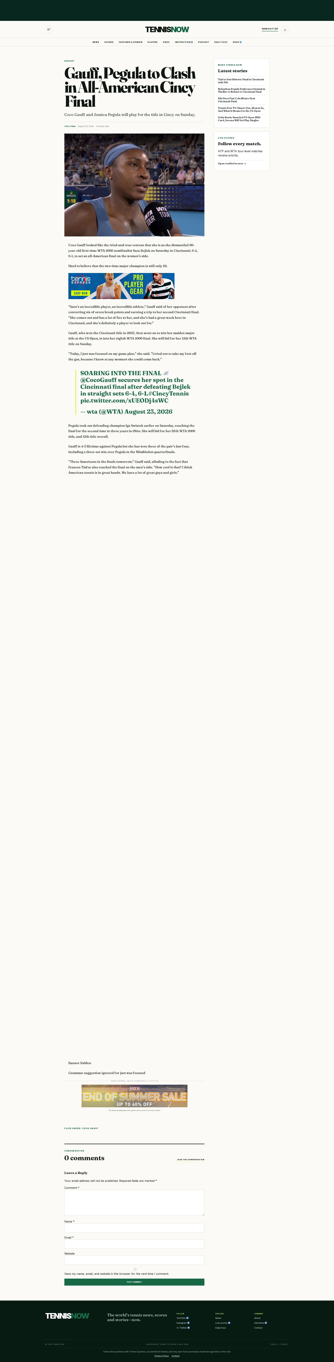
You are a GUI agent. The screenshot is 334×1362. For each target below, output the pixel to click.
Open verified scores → (232, 163)
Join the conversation (190, 1160)
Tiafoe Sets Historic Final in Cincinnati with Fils (241, 81)
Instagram (182, 1323)
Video (166, 42)
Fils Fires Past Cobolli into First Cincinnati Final (236, 100)
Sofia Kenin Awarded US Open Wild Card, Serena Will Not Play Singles (239, 119)
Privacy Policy (161, 1356)
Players (153, 42)
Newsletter (270, 29)
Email (69, 1237)
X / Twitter (182, 1327)
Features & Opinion (130, 42)
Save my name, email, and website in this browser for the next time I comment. (116, 1273)
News (96, 42)
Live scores (221, 1323)
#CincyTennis (168, 393)
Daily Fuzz (221, 42)
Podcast (203, 42)
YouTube (181, 1318)
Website (69, 1253)
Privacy (274, 1344)
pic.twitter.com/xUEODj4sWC (124, 400)
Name (69, 1221)
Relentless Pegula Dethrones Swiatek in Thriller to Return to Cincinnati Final (241, 90)
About (257, 1318)
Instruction (183, 42)
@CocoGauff (98, 380)
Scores (109, 42)
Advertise (259, 1323)
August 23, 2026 (148, 411)
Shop (236, 42)
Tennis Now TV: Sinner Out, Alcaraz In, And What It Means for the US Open (241, 109)
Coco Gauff (90, 1128)
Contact (258, 1327)
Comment (71, 1187)
